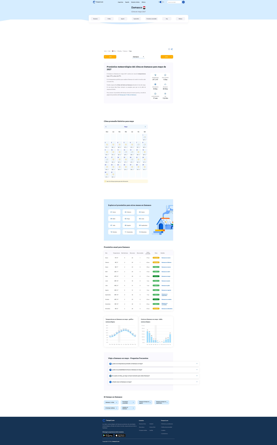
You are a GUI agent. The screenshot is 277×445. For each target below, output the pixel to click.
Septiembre (136, 18)
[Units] (161, 2)
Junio (166, 57)
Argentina (120, 2)
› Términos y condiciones (167, 423)
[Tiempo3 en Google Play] (107, 435)
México (143, 2)
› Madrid (151, 423)
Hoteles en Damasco (125, 408)
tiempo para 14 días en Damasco (128, 94)
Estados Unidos (135, 2)
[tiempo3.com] (98, 2)
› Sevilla (151, 430)
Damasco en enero (166, 257)
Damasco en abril (166, 271)
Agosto (122, 18)
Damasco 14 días (110, 402)
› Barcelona (141, 427)
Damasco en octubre (166, 299)
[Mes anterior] (106, 127)
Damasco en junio (166, 280)
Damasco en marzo (166, 267)
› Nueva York (152, 427)
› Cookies (163, 430)
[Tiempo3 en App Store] (120, 435)
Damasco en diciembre (167, 308)
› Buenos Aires (142, 423)
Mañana (180, 18)
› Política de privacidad (166, 427)
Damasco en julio (166, 285)
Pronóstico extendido (152, 18)
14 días (109, 18)
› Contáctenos (164, 433)
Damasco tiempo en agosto (144, 402)
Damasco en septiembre (164, 294)
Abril (110, 57)
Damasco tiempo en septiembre (161, 402)
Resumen (95, 18)
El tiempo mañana (110, 408)
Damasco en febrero (166, 262)
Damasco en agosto (166, 290)
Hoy (167, 18)
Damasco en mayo (166, 276)
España (127, 2)
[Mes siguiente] (145, 127)
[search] (183, 2)
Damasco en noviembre (164, 304)
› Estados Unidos (143, 430)
